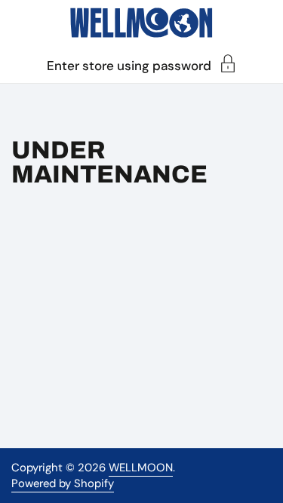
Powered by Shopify (62, 483)
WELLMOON (141, 467)
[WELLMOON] (141, 23)
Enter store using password (129, 64)
